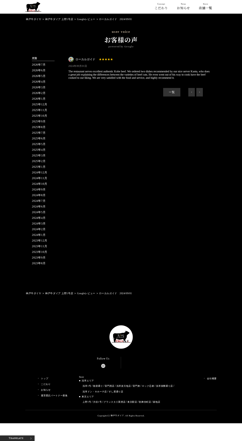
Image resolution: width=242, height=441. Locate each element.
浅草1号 (87, 386)
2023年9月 (39, 257)
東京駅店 (132, 402)
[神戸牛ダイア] (33, 8)
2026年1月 (39, 98)
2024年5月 (39, 212)
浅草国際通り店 (164, 386)
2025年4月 (39, 149)
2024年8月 (39, 195)
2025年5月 (39, 144)
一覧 (172, 92)
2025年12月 (39, 104)
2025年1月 (39, 166)
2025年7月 (39, 132)
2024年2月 (39, 229)
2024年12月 (39, 172)
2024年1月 (39, 234)
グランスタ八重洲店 (114, 402)
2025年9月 (39, 121)
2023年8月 (39, 263)
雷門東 (136, 386)
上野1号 (87, 402)
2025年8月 (39, 127)
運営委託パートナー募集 (54, 395)
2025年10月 (39, 115)
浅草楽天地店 (123, 386)
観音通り (98, 386)
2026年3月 (39, 87)
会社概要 (212, 378)
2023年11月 (39, 246)
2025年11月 (39, 110)
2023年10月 (39, 251)
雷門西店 (109, 386)
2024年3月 (39, 223)
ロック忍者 (148, 386)
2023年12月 (39, 240)
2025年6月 (39, 138)
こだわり (161, 7)
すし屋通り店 (116, 391)
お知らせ (183, 7)
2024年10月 (39, 183)
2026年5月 (39, 75)
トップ (44, 378)
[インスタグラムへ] (103, 365)
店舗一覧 (205, 7)
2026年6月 (39, 70)
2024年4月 (39, 217)
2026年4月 (39, 81)
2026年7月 (39, 64)
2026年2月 (39, 93)
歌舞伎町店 (145, 402)
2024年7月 (39, 200)
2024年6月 (39, 206)
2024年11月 (39, 178)
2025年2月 (39, 161)
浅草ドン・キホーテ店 (95, 391)
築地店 (156, 402)
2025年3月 (39, 155)
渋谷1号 (97, 402)
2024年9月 (39, 189)
